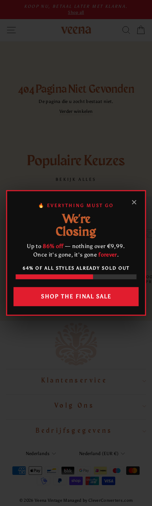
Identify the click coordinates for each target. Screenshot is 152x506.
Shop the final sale (76, 296)
